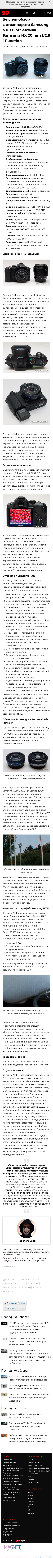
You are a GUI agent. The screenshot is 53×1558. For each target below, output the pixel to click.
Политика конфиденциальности (13, 1474)
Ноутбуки (7, 1534)
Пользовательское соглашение (11, 1493)
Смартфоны (8, 1529)
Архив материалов (12, 1478)
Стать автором (9, 1497)
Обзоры (38, 1287)
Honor (30, 1504)
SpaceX (31, 1480)
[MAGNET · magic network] (13, 1548)
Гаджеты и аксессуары (29, 1279)
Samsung (9, 1287)
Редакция (7, 1460)
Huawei (31, 1501)
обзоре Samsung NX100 (23, 829)
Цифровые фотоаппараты (15, 1283)
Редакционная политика (9, 1464)
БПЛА (30, 1460)
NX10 (40, 94)
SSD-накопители (10, 1523)
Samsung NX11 (10, 1279)
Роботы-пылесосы (11, 1526)
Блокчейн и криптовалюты (35, 1464)
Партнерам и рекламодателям (11, 1488)
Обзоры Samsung (24, 1287)
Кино (30, 1477)
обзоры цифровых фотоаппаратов (21, 1252)
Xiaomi (31, 1498)
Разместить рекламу (12, 1484)
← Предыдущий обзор (15, 1303)
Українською (9, 1500)
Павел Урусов (17, 46)
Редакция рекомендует (39, 1471)
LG (29, 1510)
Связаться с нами (11, 1481)
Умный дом (33, 1482)
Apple (30, 1495)
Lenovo (31, 1513)
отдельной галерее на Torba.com (30, 1065)
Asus (30, 1507)
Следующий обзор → (14, 1308)
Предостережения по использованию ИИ (13, 1469)
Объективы (34, 1283)
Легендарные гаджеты (38, 1468)
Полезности (33, 1474)
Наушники (8, 1531)
